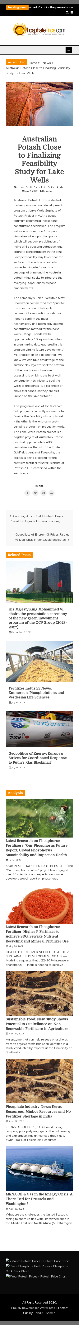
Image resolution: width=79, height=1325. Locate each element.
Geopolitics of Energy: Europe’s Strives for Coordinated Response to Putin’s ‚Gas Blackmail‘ (38, 758)
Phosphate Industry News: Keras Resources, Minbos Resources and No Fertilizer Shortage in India (38, 1111)
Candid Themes (44, 1313)
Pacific (29, 187)
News (21, 187)
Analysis (15, 793)
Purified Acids (55, 187)
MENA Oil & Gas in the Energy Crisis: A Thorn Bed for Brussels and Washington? (39, 1199)
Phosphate (40, 187)
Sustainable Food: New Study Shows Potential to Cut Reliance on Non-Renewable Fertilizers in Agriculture (37, 1024)
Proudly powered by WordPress (33, 1308)
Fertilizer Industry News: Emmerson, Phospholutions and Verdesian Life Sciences (36, 692)
